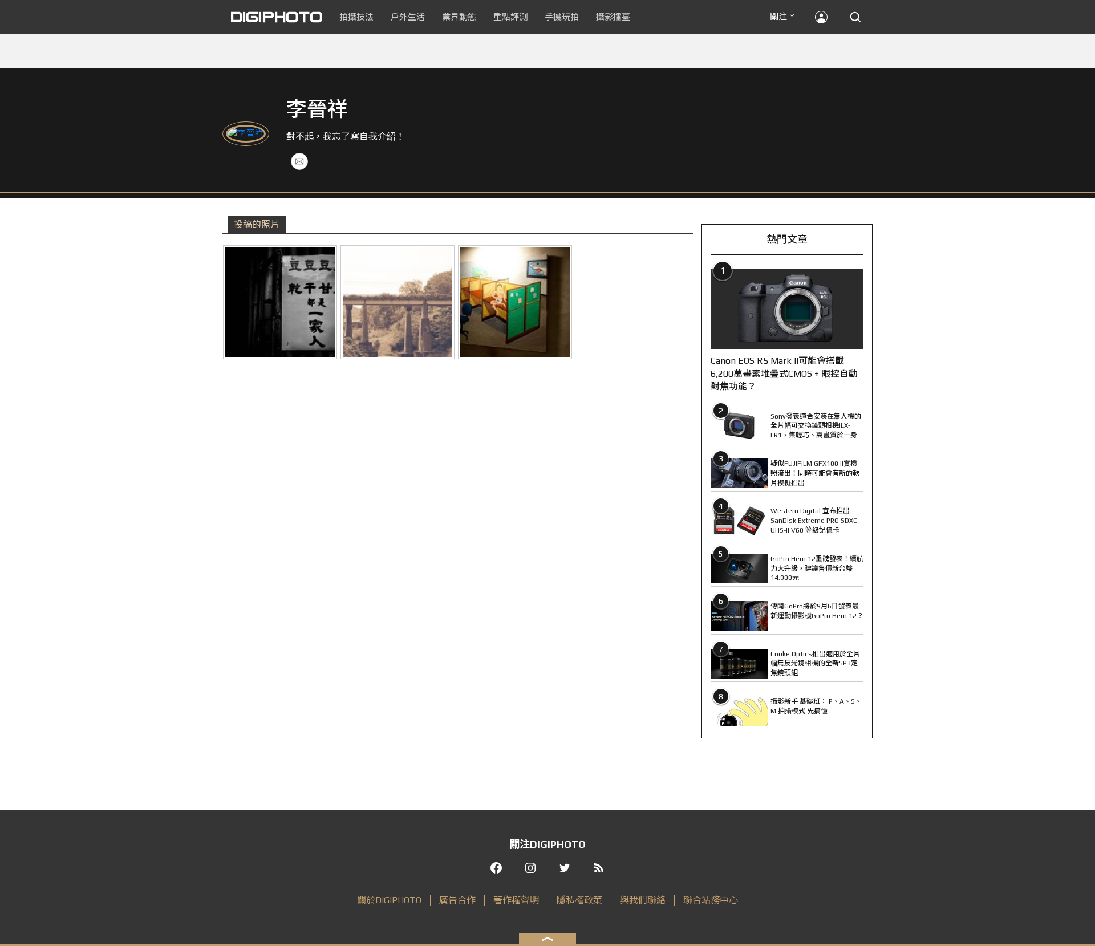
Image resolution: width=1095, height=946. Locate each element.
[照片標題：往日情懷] (397, 302)
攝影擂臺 (613, 17)
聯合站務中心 (710, 900)
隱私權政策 (579, 900)
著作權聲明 (516, 900)
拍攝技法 (356, 17)
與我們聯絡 (643, 900)
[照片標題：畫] (515, 302)
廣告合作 (457, 900)
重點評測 (510, 17)
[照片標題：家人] (280, 302)
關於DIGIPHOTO (389, 900)
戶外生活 (408, 17)
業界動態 (459, 17)
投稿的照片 (256, 224)
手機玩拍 (562, 17)
